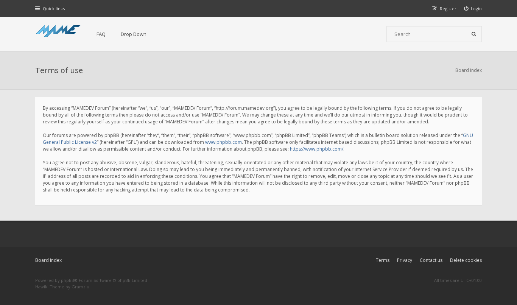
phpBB (67, 280)
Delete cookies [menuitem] (466, 260)
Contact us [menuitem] (431, 260)
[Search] (473, 34)
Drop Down (133, 34)
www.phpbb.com (223, 142)
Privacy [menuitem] (404, 260)
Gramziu (80, 286)
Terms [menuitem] (382, 260)
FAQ (101, 34)
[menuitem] (473, 8)
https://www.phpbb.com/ (316, 149)
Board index (48, 260)
